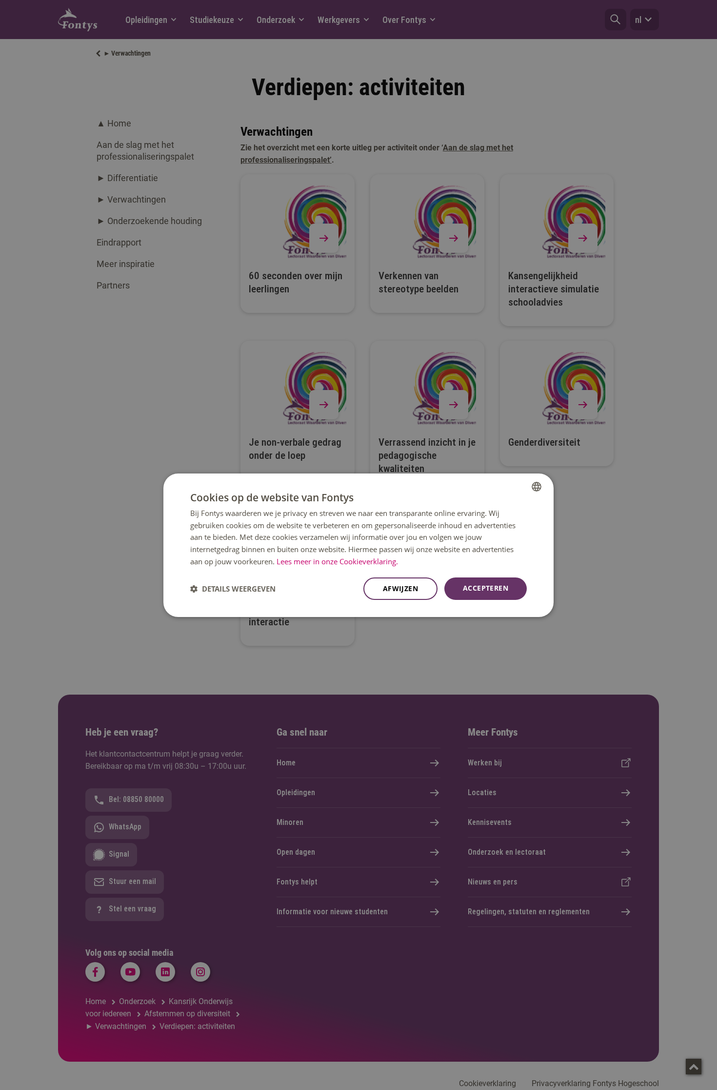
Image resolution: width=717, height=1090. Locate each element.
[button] (233, 588)
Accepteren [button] (485, 588)
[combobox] (536, 486)
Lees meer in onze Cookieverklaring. (337, 561)
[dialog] (358, 545)
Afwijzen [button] (400, 588)
